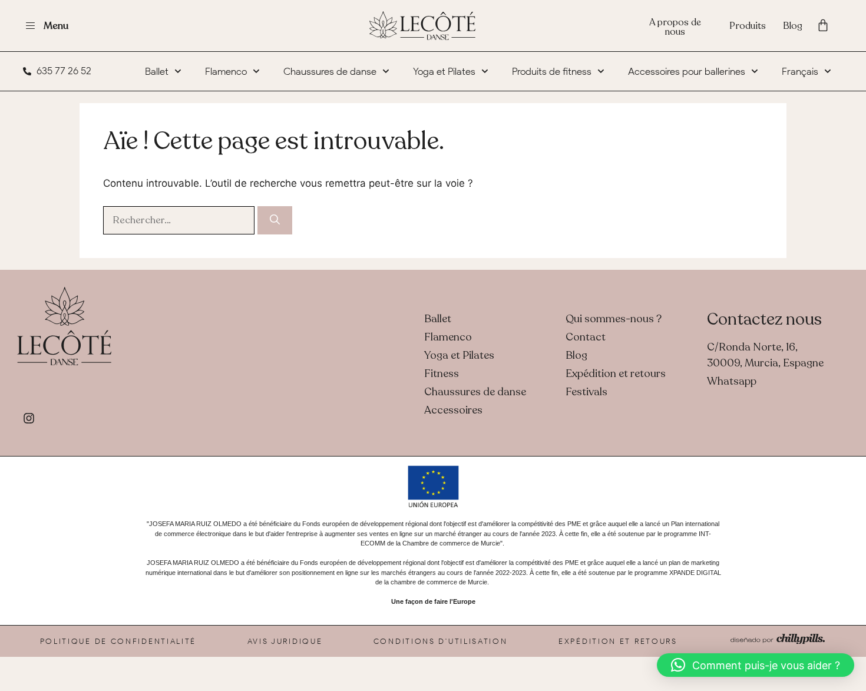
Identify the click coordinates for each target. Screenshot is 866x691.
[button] (755, 665)
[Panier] (823, 25)
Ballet (156, 71)
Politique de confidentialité (118, 641)
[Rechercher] (274, 220)
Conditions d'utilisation (440, 641)
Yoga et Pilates (444, 71)
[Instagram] (29, 418)
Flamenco (226, 71)
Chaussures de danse (329, 71)
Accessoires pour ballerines (686, 71)
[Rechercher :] (180, 220)
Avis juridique (285, 641)
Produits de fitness (551, 71)
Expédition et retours (617, 641)
